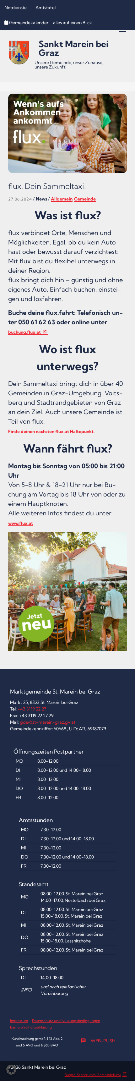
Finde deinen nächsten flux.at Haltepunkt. (51, 431)
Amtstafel (45, 7)
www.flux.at (20, 523)
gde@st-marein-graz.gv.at (47, 722)
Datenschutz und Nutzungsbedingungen (66, 1020)
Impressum (19, 1020)
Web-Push (97, 1041)
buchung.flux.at (24, 332)
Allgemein (62, 199)
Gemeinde (85, 199)
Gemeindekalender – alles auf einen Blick (50, 22)
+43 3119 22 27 (32, 709)
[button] (11, 1069)
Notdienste (15, 7)
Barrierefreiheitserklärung (31, 1027)
